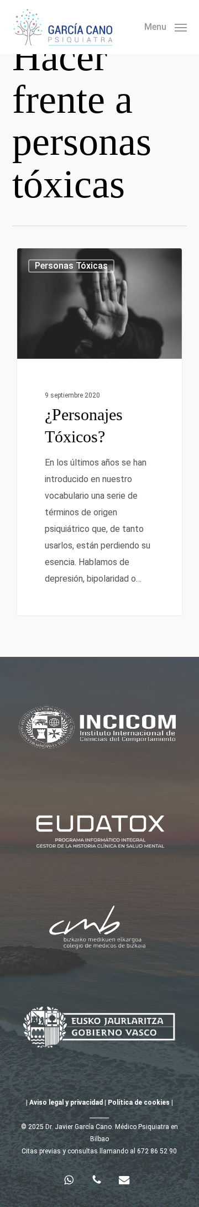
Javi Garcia (56, 261)
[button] (165, 26)
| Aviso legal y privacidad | (66, 1102)
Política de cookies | (139, 1102)
